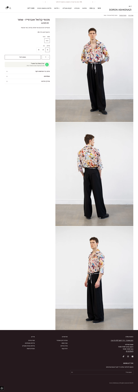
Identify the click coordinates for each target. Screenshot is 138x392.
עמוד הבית (130, 15)
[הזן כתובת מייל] (72, 372)
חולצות (84, 8)
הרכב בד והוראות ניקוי (42, 71)
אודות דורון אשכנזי (62, 340)
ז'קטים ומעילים (67, 8)
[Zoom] (129, 22)
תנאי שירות (31, 340)
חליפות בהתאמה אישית (44, 8)
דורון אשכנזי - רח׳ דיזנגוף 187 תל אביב (122, 340)
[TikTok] (122, 356)
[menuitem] (99, 8)
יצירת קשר (65, 349)
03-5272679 (129, 351)
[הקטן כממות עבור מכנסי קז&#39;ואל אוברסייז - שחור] (43, 57)
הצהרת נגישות (31, 349)
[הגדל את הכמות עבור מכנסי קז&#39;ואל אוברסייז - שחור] (48, 57)
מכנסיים (77, 8)
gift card (30, 8)
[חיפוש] (10, 8)
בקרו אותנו (65, 343)
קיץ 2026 (92, 8)
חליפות (56, 8)
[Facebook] (131, 356)
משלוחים (47, 76)
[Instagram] (127, 356)
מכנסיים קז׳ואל (122, 15)
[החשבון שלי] (13, 8)
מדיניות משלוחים (30, 343)
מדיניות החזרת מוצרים (28, 346)
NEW (99, 8)
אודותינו (65, 336)
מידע (33, 336)
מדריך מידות (45, 81)
